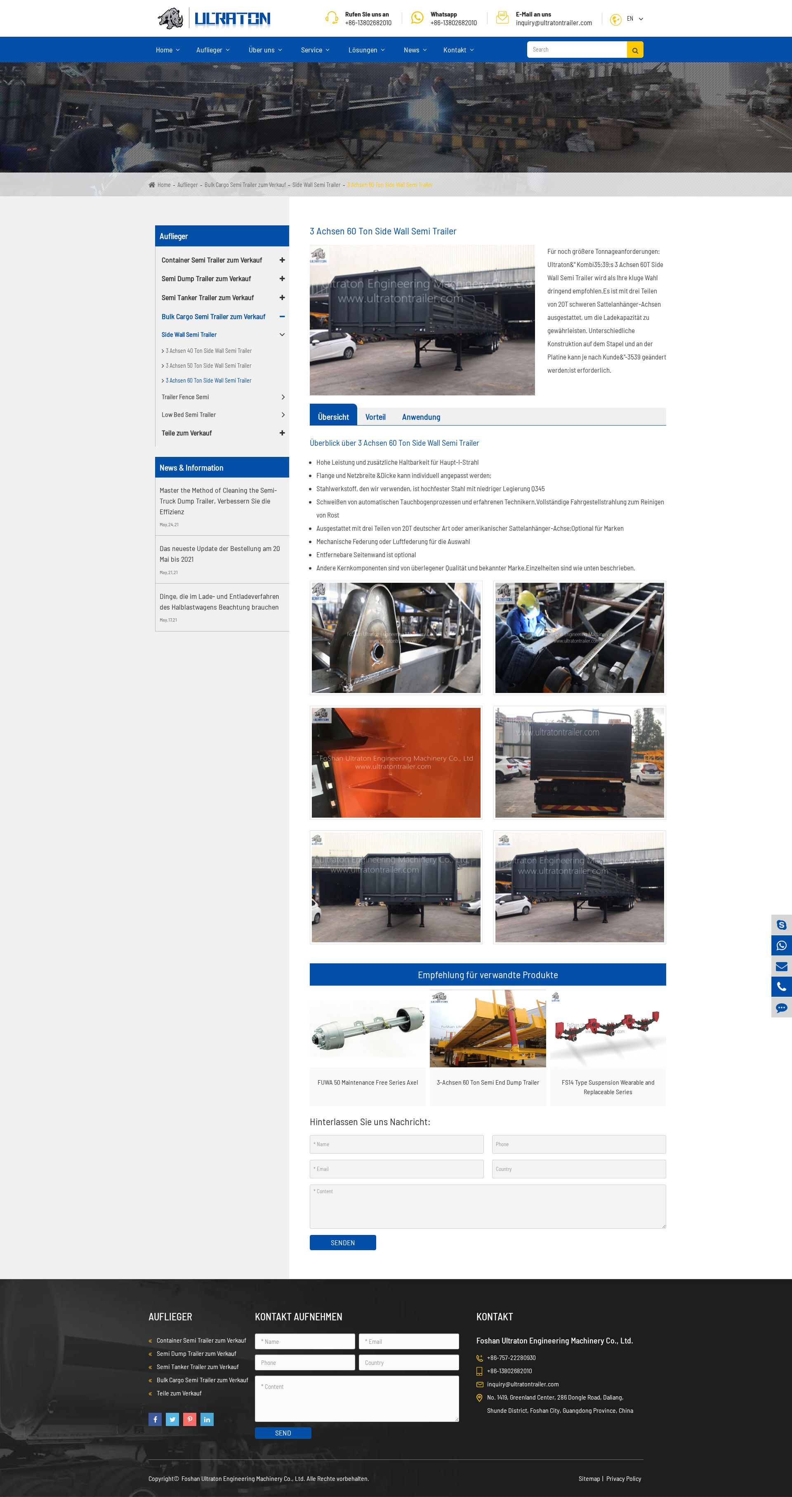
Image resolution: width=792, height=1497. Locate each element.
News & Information (192, 467)
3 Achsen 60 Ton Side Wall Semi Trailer (390, 184)
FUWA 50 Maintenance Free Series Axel (368, 1082)
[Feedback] (781, 1007)
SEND (283, 1432)
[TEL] (781, 987)
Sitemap (589, 1478)
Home (165, 49)
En (630, 18)
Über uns (262, 49)
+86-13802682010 (454, 18)
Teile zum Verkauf (187, 432)
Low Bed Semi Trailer (189, 414)
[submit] (635, 49)
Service (312, 49)
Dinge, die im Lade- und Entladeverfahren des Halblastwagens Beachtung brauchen (219, 601)
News (412, 49)
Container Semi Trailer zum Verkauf (212, 259)
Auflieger (210, 49)
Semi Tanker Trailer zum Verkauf (208, 297)
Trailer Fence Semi (185, 396)
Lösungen (364, 49)
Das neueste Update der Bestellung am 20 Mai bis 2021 (220, 553)
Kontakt (455, 49)
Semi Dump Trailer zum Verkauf (206, 278)
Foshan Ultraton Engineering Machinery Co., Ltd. (244, 1478)
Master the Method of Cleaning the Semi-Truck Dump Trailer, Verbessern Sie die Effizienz (218, 500)
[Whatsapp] (781, 945)
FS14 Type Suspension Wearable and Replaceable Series (608, 1086)
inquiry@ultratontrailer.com (554, 18)
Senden (343, 1242)
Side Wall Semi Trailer (316, 184)
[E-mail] (781, 966)
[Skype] (781, 925)
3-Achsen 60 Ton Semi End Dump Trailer (488, 1082)
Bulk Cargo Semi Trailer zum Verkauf (245, 184)
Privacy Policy (623, 1478)
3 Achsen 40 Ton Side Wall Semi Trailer (209, 350)
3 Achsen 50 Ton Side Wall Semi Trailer (209, 365)
